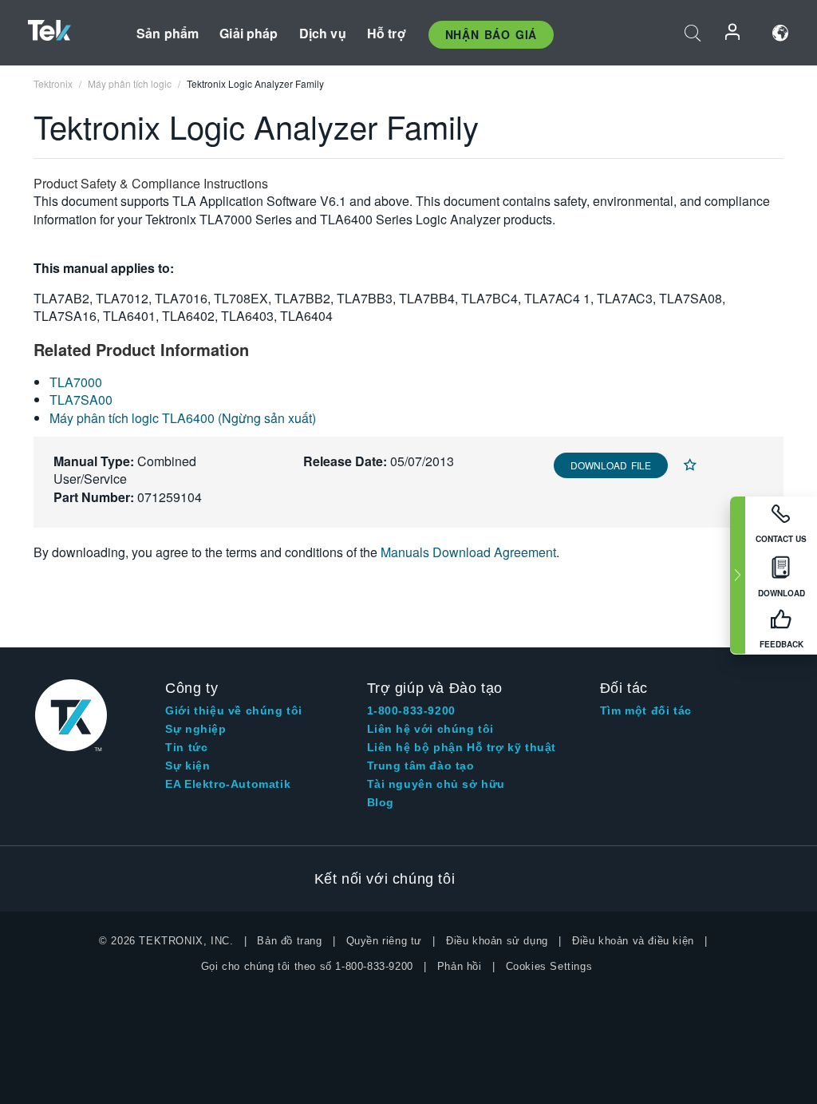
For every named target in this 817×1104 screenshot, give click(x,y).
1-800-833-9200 (411, 710)
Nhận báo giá (491, 34)
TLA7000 (75, 382)
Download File (610, 465)
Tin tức (186, 747)
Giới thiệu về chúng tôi (233, 710)
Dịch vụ (322, 33)
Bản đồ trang (289, 941)
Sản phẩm (167, 33)
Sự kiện (187, 765)
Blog (380, 802)
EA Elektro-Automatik (227, 784)
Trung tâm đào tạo (421, 765)
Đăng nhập (733, 33)
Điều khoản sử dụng (497, 941)
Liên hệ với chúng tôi (431, 728)
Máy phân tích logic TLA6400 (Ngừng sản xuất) (182, 418)
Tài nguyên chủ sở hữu (436, 784)
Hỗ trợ (386, 33)
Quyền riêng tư (384, 941)
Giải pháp (248, 33)
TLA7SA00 (80, 399)
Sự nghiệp (195, 728)
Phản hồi (459, 966)
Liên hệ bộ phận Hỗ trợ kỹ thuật (462, 747)
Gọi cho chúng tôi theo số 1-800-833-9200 (307, 966)
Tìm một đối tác (646, 710)
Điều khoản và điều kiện (633, 941)
